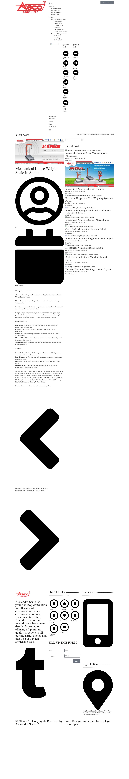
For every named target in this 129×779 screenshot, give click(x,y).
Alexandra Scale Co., (22, 295)
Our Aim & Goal (55, 10)
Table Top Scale (58, 21)
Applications (52, 116)
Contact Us (52, 127)
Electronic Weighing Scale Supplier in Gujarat (88, 210)
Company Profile (56, 8)
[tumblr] (31, 698)
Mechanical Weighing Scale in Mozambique (87, 219)
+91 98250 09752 (88, 648)
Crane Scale (57, 27)
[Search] (82, 140)
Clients (51, 121)
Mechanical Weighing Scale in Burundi (84, 188)
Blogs (50, 124)
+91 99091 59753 (88, 650)
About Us (51, 6)
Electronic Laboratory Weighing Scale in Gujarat (89, 238)
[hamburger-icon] (49, 2)
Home (50, 4)
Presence (52, 119)
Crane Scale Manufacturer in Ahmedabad (85, 229)
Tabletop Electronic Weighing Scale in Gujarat (88, 269)
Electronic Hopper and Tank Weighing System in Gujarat (89, 199)
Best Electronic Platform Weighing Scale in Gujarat (86, 258)
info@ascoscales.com (91, 656)
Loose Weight (57, 38)
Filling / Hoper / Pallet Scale (61, 31)
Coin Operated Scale (59, 29)
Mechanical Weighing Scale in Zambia (84, 247)
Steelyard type (58, 36)
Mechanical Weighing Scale (59, 34)
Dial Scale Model (58, 40)
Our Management (56, 12)
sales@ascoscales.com (90, 658)
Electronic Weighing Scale (58, 19)
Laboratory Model (58, 25)
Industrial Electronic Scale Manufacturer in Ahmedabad (86, 154)
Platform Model (58, 23)
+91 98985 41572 (88, 651)
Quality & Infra (55, 15)
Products (51, 17)
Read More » (69, 160)
